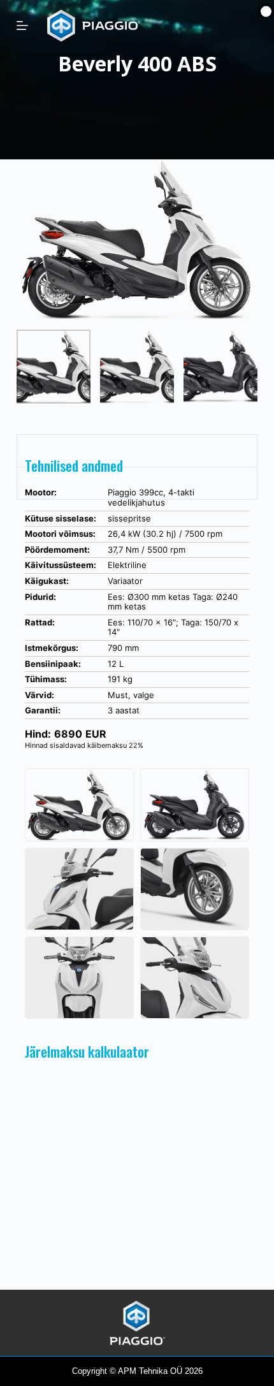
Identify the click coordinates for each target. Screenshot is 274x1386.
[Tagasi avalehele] (137, 1322)
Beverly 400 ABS (137, 63)
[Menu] (22, 25)
